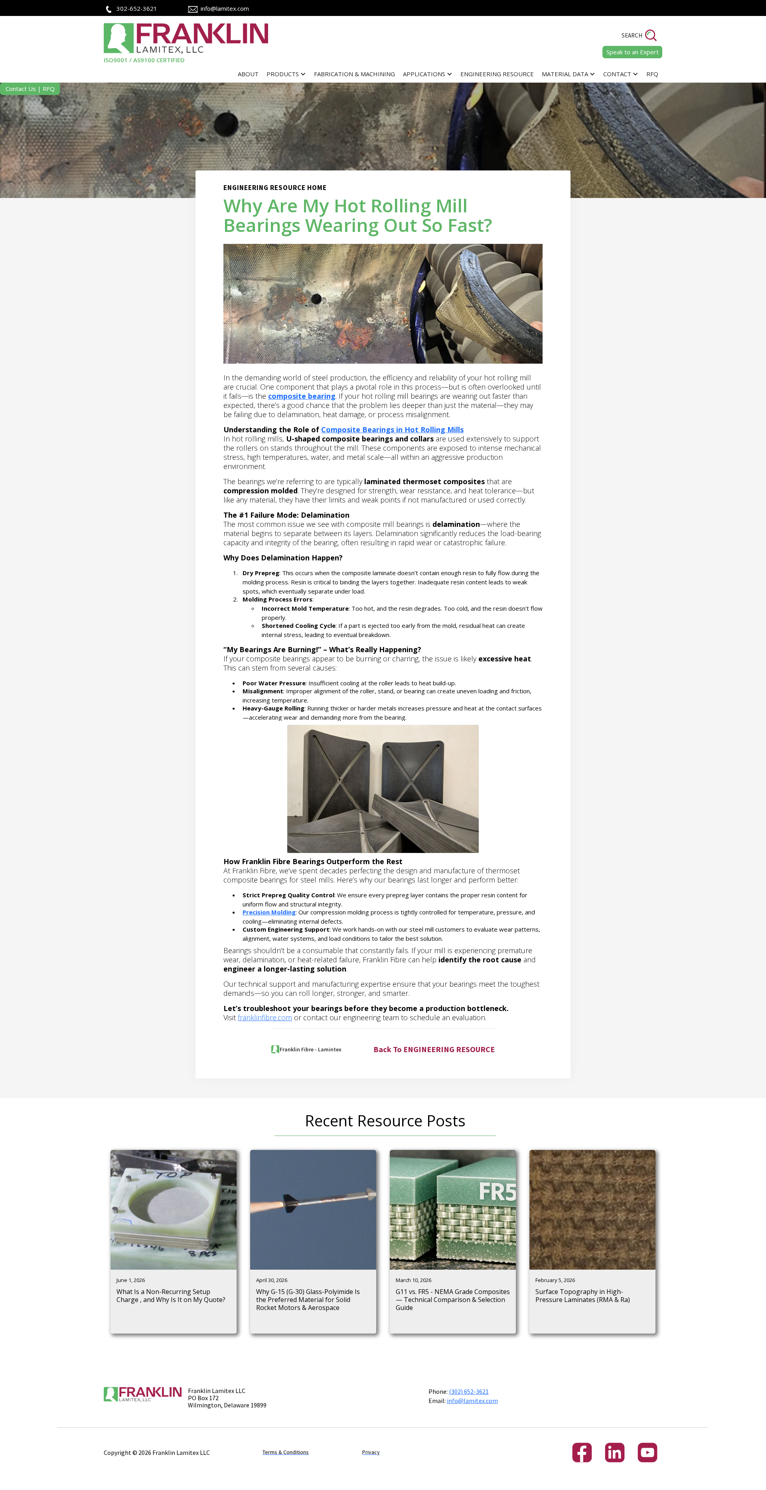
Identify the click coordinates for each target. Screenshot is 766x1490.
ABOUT (248, 74)
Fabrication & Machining (354, 74)
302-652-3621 (136, 8)
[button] (286, 74)
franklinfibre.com (265, 1017)
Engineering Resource (497, 74)
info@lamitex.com (225, 8)
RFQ (652, 74)
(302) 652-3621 (469, 1391)
